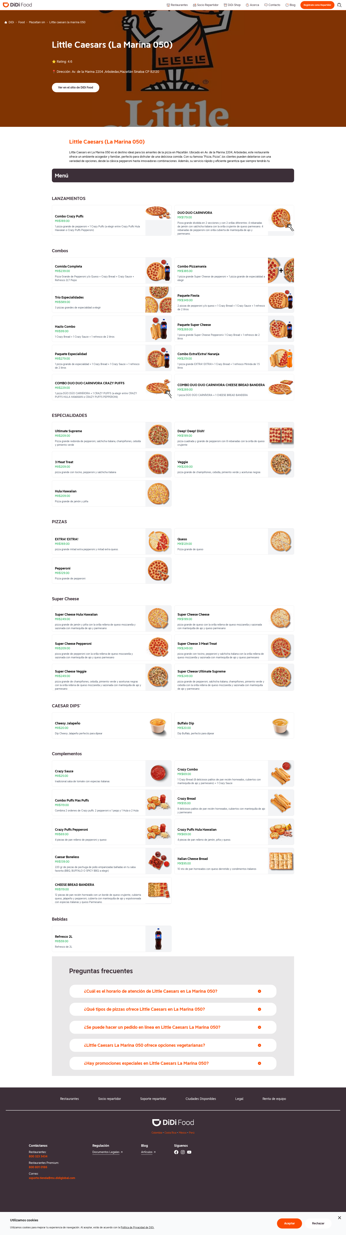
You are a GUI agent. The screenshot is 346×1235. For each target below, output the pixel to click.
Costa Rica (170, 1132)
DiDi (11, 22)
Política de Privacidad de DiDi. (137, 1227)
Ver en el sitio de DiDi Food (75, 87)
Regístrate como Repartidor (317, 5)
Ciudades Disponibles (201, 1099)
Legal (239, 1099)
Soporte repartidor (153, 1099)
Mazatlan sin (37, 22)
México (183, 1132)
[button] (317, 5)
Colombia (157, 1132)
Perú (191, 1132)
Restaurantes (69, 1099)
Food (21, 22)
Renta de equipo (274, 1099)
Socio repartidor (109, 1099)
